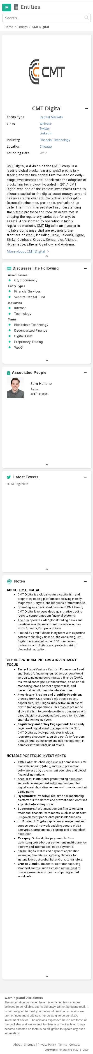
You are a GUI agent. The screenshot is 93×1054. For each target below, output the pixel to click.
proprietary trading (30, 598)
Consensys (54, 239)
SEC (76, 728)
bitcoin (18, 212)
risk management (69, 740)
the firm (32, 711)
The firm (22, 207)
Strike (11, 239)
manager (56, 728)
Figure (79, 235)
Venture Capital (47, 669)
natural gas (68, 868)
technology (35, 637)
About (17, 1044)
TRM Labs (25, 762)
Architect (25, 779)
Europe (43, 628)
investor (70, 226)
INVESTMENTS (54, 756)
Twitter (45, 128)
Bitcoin (42, 855)
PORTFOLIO (32, 756)
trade (55, 846)
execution (66, 715)
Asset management (48, 808)
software (24, 770)
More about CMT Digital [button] (26, 251)
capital (25, 194)
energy (35, 868)
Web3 (57, 170)
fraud (60, 766)
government (50, 770)
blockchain (37, 170)
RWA (44, 682)
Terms (62, 1044)
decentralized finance (58, 677)
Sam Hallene (41, 383)
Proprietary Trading (32, 694)
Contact (74, 1044)
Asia (58, 628)
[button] (47, 268)
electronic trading (66, 698)
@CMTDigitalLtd (17, 484)
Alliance (70, 239)
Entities (23, 27)
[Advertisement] (46, 927)
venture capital (36, 175)
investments (26, 180)
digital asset (51, 194)
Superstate (26, 808)
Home (9, 27)
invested (19, 198)
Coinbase (24, 239)
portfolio (58, 711)
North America (27, 628)
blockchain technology (24, 184)
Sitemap (29, 1044)
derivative (41, 787)
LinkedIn (46, 133)
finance (49, 637)
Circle (55, 235)
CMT (10, 166)
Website (46, 124)
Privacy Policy (47, 1044)
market (64, 707)
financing (41, 673)
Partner (35, 389)
